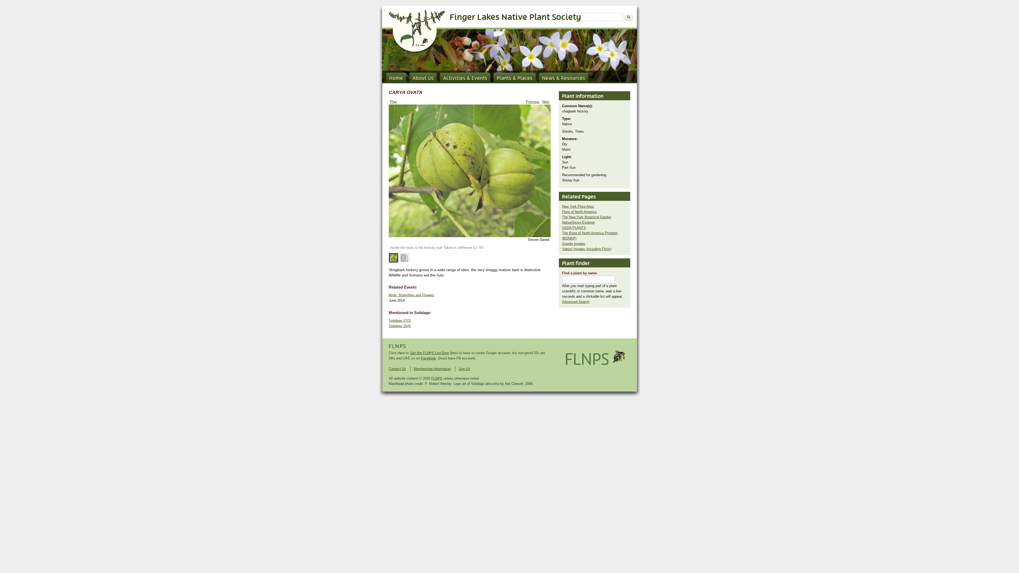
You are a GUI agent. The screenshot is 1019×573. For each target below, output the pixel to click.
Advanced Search (575, 302)
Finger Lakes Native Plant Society (515, 17)
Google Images (573, 244)
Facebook (428, 358)
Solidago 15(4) (400, 326)
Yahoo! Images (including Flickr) (586, 249)
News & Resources (563, 78)
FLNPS (397, 346)
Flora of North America (579, 212)
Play (393, 102)
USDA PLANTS (574, 228)
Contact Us (397, 369)
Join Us (464, 369)
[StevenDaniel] (470, 236)
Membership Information (432, 369)
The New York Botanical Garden (586, 217)
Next (545, 102)
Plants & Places (515, 78)
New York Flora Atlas (578, 207)
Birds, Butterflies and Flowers (411, 295)
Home (396, 78)
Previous (532, 102)
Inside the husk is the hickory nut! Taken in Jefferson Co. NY (437, 248)
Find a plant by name (579, 273)
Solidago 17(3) (400, 321)
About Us (423, 78)
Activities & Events (465, 78)
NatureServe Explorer (578, 222)
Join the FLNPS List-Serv (429, 353)
